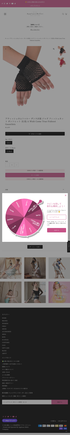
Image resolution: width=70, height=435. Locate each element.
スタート (56, 230)
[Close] (65, 195)
